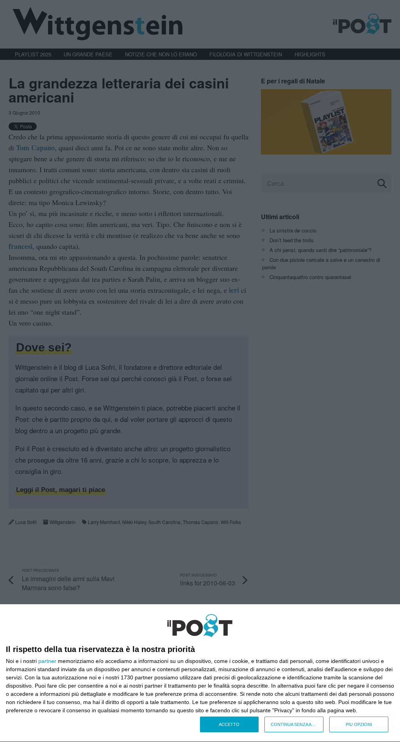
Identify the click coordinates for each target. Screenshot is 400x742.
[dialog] (200, 673)
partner (47, 661)
